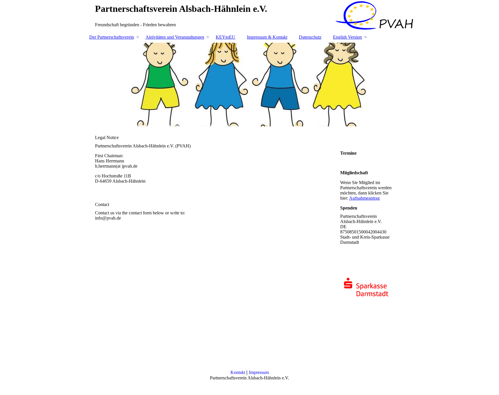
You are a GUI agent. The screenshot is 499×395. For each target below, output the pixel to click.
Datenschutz (310, 37)
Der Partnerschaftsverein (111, 37)
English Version (347, 37)
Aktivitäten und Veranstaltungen (175, 37)
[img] (249, 84)
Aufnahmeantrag (364, 198)
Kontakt (238, 372)
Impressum (259, 372)
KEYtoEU (225, 37)
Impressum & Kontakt (267, 37)
